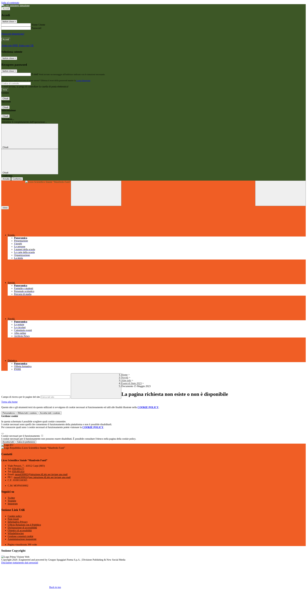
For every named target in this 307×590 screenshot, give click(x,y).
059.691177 (18, 468)
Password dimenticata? (12, 33)
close (5, 207)
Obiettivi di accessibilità (20, 530)
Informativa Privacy (18, 521)
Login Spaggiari (83, 80)
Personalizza (9, 413)
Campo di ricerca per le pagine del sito (20, 397)
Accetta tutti (50, 413)
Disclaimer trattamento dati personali (19, 562)
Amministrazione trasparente (22, 539)
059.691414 (18, 471)
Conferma (17, 179)
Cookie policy (15, 516)
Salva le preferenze (26, 442)
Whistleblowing (16, 533)
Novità (124, 377)
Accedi (6, 9)
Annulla (6, 179)
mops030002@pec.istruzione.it (42, 477)
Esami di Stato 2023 (131, 383)
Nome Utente (38, 24)
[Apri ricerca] (280, 193)
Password (36, 28)
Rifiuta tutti (27, 413)
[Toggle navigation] (96, 193)
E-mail (34, 74)
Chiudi (5, 98)
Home (124, 374)
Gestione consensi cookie (20, 536)
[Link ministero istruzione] (15, 5)
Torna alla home (9, 401)
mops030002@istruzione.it (41, 474)
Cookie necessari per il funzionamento (20, 436)
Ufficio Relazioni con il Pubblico (24, 524)
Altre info (126, 380)
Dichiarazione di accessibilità (22, 527)
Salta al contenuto (10, 2)
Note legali (13, 519)
